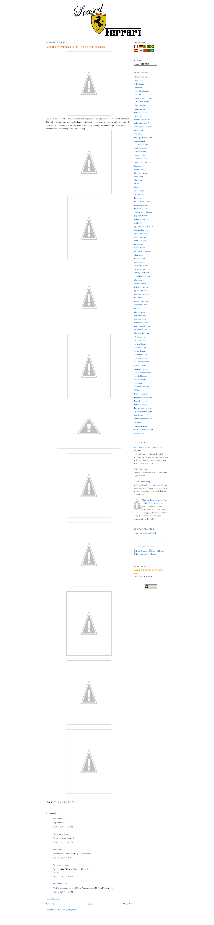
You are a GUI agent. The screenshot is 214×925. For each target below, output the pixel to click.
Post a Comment (53, 898)
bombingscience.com (143, 126)
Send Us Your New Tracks (145, 546)
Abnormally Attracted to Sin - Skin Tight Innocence (75, 47)
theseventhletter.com (142, 408)
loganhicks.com (140, 290)
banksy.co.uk (139, 108)
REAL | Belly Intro (140, 469)
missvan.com (139, 311)
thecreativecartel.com (143, 397)
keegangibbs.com (141, 265)
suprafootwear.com (141, 386)
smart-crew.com (140, 358)
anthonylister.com (141, 101)
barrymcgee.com (141, 112)
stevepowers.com (141, 368)
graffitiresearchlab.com (143, 212)
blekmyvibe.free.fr (141, 123)
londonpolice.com (141, 294)
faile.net (137, 187)
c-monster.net (139, 140)
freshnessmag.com (141, 205)
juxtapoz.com (139, 258)
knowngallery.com (141, 272)
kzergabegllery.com (142, 276)
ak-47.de (137, 94)
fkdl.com (137, 197)
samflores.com (140, 340)
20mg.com (138, 80)
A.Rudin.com (139, 83)
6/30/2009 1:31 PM (63, 826)
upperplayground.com (143, 418)
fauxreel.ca (138, 194)
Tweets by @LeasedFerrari (145, 532)
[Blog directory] (141, 550)
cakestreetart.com (141, 144)
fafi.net (136, 183)
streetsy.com (139, 383)
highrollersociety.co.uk (143, 226)
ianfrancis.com (140, 240)
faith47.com (139, 190)
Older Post (127, 903)
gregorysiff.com (140, 215)
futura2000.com (140, 208)
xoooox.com (139, 432)
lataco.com (138, 279)
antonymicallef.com (142, 105)
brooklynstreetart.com (143, 137)
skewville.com (140, 351)
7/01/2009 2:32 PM (63, 876)
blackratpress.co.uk (142, 119)
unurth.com (138, 415)
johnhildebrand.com (142, 251)
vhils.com (138, 422)
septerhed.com (140, 343)
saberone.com (139, 336)
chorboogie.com (140, 148)
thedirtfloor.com (140, 400)
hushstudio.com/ (141, 233)
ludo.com (138, 297)
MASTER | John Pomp (140, 481)
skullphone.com (140, 354)
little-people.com (141, 286)
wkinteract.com (140, 425)
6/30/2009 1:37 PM (63, 842)
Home (89, 903)
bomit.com (138, 130)
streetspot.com (140, 379)
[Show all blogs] (156, 550)
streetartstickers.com (142, 372)
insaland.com (139, 247)
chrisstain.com (140, 151)
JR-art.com (138, 254)
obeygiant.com (140, 318)
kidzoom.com (139, 269)
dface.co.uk (138, 176)
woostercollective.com (143, 429)
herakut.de (138, 222)
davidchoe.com (140, 172)
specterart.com (140, 365)
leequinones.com (141, 283)
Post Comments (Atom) (67, 909)
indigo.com (138, 244)
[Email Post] (48, 802)
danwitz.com (139, 169)
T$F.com (137, 390)
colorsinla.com (140, 158)
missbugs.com (140, 308)
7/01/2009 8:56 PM (63, 891)
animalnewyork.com (142, 98)
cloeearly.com (139, 155)
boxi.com (138, 133)
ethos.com (138, 180)
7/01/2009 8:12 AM (63, 857)
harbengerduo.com (141, 219)
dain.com (137, 165)
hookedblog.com (141, 229)
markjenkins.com (141, 301)
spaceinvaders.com (142, 361)
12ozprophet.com (141, 76)
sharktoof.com (140, 347)
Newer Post (50, 903)
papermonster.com (141, 322)
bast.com (137, 115)
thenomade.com (140, 404)
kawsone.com (139, 261)
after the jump (79, 128)
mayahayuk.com (141, 304)
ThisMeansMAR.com (143, 411)
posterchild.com (140, 329)
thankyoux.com (140, 393)
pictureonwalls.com (142, 326)
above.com (138, 87)
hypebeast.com (140, 237)
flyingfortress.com (141, 201)
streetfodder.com (140, 375)
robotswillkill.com (141, 333)
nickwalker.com (140, 315)
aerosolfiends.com (141, 91)
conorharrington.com (142, 162)
